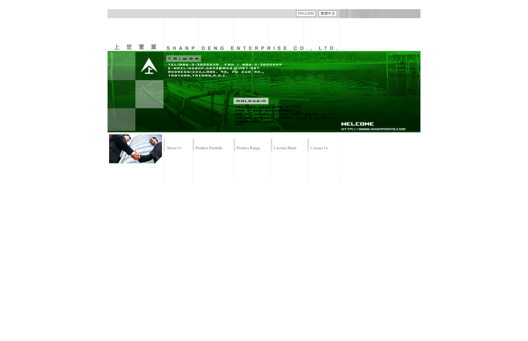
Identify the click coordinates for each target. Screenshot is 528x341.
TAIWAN (223, 53)
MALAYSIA (291, 94)
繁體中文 (328, 13)
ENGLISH (306, 13)
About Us (174, 148)
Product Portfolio (209, 148)
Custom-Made (285, 148)
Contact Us (319, 148)
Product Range (248, 148)
